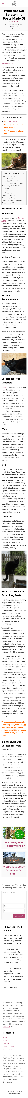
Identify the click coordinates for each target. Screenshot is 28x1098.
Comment (19, 916)
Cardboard (8, 193)
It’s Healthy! (9, 178)
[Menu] (3, 3)
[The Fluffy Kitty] (14, 3)
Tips (19, 28)
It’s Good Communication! (14, 183)
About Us (6, 1027)
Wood (7, 188)
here (16, 669)
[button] (23, 173)
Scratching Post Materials (11, 186)
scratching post (7, 63)
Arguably (4, 387)
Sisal (6, 190)
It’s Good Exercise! (11, 181)
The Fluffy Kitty (15, 21)
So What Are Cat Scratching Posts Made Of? (12, 201)
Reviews (15, 28)
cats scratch (12, 121)
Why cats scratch (8, 176)
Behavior (10, 28)
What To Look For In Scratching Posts (9, 196)
